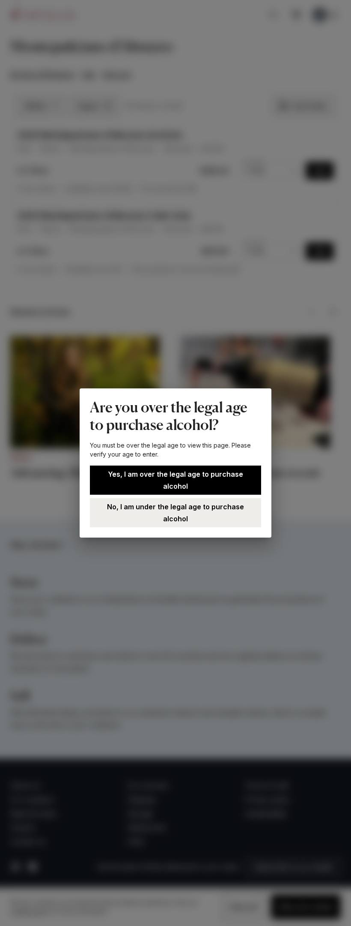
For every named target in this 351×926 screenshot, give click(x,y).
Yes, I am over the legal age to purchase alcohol (175, 480)
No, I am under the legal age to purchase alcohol (175, 512)
